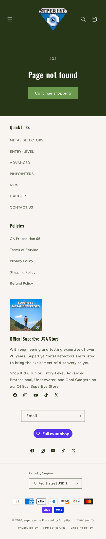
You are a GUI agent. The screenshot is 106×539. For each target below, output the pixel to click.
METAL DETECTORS (27, 140)
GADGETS (18, 196)
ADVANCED (20, 163)
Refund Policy (21, 283)
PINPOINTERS (22, 174)
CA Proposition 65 (25, 239)
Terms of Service (24, 250)
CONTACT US (21, 207)
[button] (9, 19)
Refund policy (84, 520)
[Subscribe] (79, 416)
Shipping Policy (23, 272)
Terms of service (54, 527)
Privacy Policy (21, 261)
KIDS (14, 185)
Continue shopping (53, 93)
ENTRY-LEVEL (22, 152)
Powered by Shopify (56, 520)
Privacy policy (28, 527)
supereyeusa (32, 520)
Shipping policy (82, 527)
